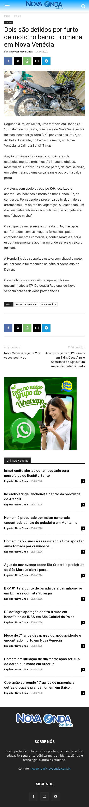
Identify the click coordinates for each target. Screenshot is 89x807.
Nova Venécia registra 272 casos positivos (22, 355)
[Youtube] (56, 797)
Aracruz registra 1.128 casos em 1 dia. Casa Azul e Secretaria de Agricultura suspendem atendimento (65, 359)
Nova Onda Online (26, 304)
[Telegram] (46, 61)
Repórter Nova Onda (21, 51)
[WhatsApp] (27, 61)
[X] (18, 61)
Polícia (18, 16)
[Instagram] (44, 796)
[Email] (37, 61)
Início (7, 16)
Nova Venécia (48, 304)
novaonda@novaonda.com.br (50, 768)
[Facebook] (8, 61)
